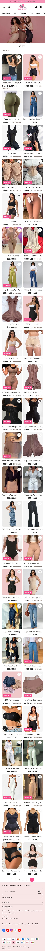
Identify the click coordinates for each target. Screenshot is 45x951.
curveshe (8, 949)
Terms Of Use (6, 947)
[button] (4, 7)
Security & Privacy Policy (21, 947)
